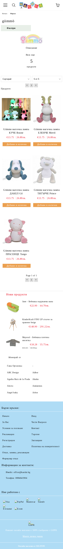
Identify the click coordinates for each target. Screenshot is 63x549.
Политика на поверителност (45, 446)
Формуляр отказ (10, 458)
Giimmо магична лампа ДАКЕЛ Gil (16, 192)
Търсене (35, 434)
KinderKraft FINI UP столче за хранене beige (37, 321)
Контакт (35, 428)
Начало (4, 13)
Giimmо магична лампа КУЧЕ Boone (16, 131)
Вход (33, 416)
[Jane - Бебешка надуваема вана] (13, 307)
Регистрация (8, 440)
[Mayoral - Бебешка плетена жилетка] (13, 343)
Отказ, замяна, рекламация (15, 452)
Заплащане (36, 440)
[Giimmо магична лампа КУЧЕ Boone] (16, 109)
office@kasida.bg (22, 472)
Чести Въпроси (38, 422)
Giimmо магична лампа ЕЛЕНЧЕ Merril (47, 131)
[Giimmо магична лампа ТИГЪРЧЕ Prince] (46, 170)
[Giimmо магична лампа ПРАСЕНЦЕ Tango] (16, 231)
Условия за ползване (12, 428)
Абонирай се (14, 357)
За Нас (5, 422)
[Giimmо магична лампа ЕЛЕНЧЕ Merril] (46, 109)
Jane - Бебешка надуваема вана (37, 301)
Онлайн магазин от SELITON (31, 546)
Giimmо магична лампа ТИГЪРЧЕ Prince (47, 192)
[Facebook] (5, 484)
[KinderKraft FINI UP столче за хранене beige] (13, 325)
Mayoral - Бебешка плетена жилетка (35, 339)
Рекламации (8, 434)
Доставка (6, 446)
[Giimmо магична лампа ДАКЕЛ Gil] (16, 170)
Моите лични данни (33, 536)
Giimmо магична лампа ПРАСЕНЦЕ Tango (16, 252)
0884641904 (21, 478)
